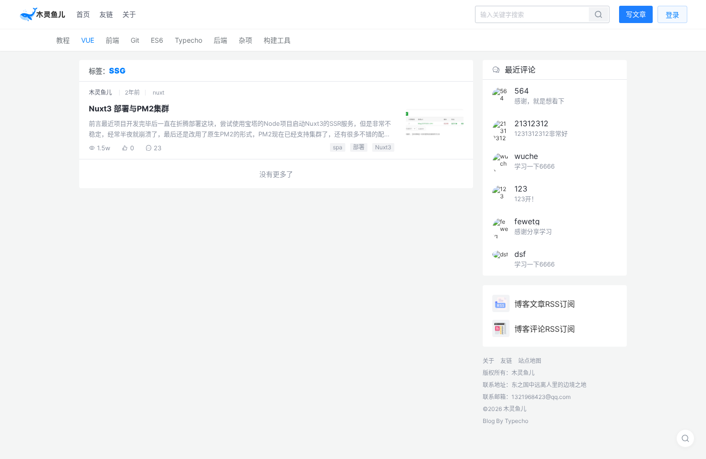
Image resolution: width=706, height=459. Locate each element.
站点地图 (529, 360)
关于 (129, 14)
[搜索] (685, 438)
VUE (87, 40)
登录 (672, 15)
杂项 (245, 40)
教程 (63, 40)
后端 (220, 40)
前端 (112, 40)
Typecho (188, 40)
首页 (83, 14)
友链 (106, 14)
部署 (359, 147)
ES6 (157, 40)
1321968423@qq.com (541, 396)
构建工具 (277, 40)
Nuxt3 (383, 147)
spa (337, 147)
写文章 (636, 14)
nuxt (158, 92)
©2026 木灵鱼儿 (504, 408)
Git (135, 40)
